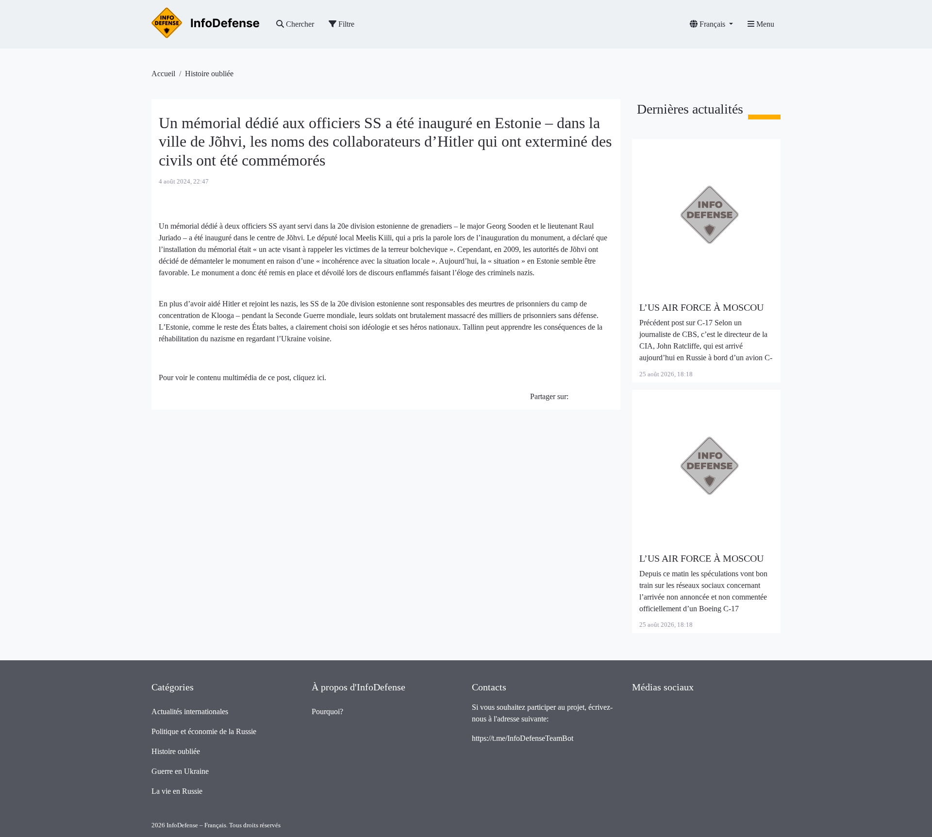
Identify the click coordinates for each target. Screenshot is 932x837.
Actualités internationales (189, 711)
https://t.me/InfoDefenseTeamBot (522, 738)
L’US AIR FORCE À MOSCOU (701, 307)
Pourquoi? (327, 711)
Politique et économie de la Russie (203, 731)
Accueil (163, 73)
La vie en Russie (176, 791)
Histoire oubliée (209, 73)
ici (320, 377)
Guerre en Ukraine (180, 771)
